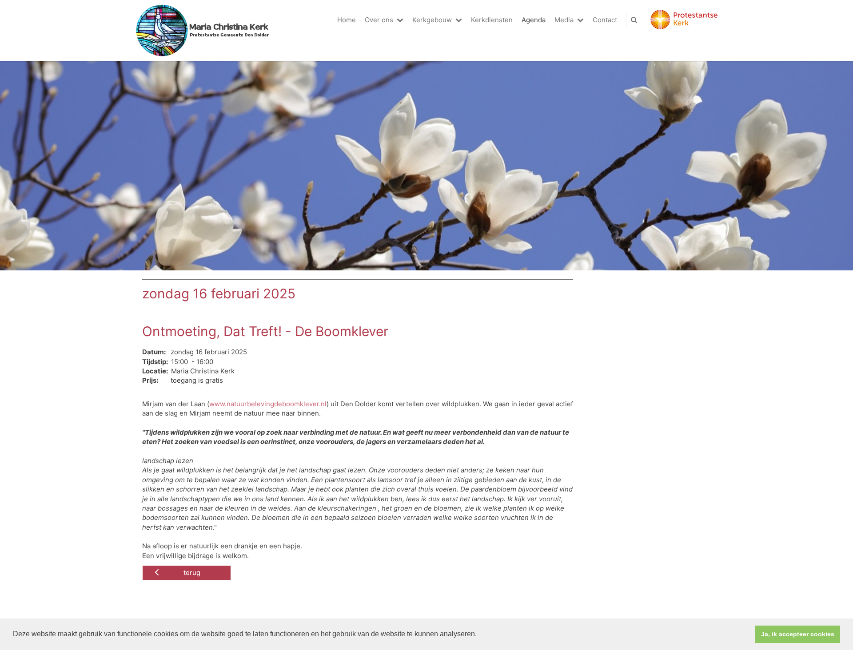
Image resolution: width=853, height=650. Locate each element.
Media (564, 20)
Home (346, 20)
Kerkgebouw (432, 20)
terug (191, 573)
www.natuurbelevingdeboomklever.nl (268, 404)
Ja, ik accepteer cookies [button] (797, 634)
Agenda (534, 20)
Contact (605, 20)
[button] (479, 635)
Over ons (379, 20)
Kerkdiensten (492, 20)
